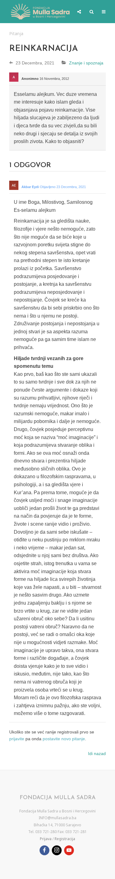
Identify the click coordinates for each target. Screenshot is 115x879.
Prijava (46, 838)
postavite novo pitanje (64, 738)
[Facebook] (44, 850)
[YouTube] (69, 850)
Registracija (65, 838)
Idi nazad (97, 753)
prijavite (16, 738)
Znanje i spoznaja (86, 62)
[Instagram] (57, 850)
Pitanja (16, 33)
